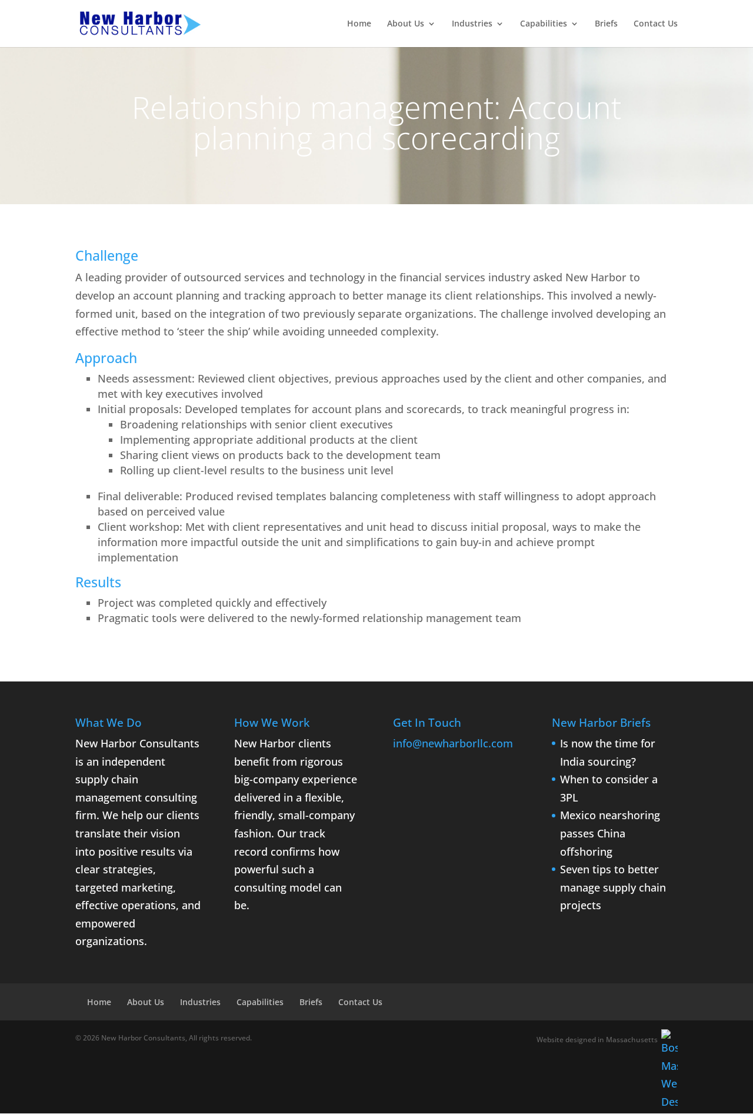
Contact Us (656, 24)
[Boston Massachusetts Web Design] (669, 1069)
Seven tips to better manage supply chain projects (613, 887)
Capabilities (543, 24)
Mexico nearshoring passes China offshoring (610, 833)
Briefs (606, 24)
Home (359, 24)
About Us (405, 24)
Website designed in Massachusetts (597, 1040)
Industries (472, 24)
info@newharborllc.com (453, 743)
